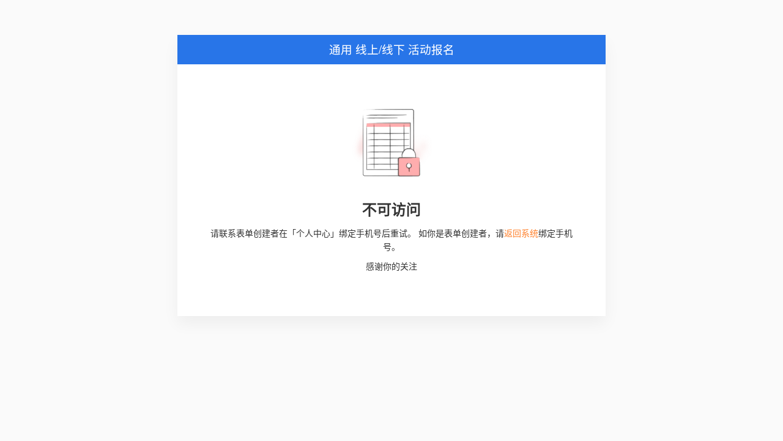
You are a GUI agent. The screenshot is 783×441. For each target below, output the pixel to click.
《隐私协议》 (473, 340)
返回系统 (521, 233)
